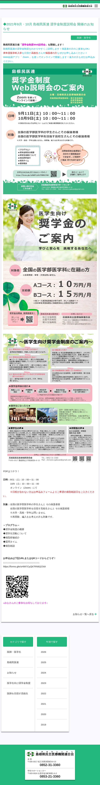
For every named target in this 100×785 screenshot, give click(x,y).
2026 (43, 652)
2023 (43, 683)
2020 (43, 714)
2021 (43, 703)
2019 (43, 724)
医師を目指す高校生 (17, 693)
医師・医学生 (14, 652)
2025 (43, 662)
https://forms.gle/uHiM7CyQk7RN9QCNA (24, 566)
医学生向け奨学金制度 (18, 683)
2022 (43, 693)
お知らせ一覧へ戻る (83, 614)
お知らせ (11, 672)
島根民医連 (13, 662)
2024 (43, 672)
